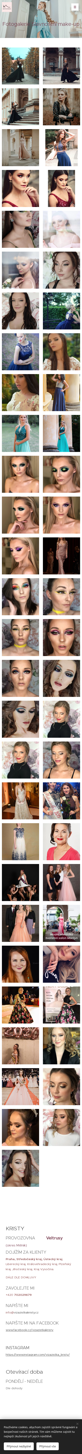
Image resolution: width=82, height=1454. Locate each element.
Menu (75, 7)
